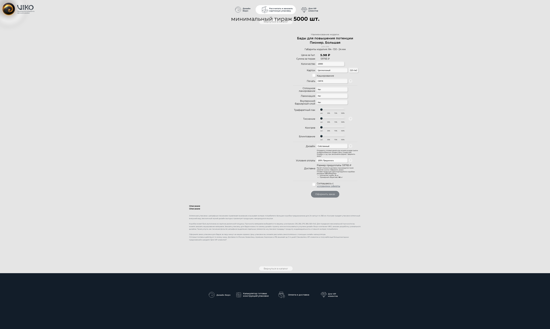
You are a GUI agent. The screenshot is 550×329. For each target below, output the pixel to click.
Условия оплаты (305, 160)
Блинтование (307, 136)
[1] (328, 113)
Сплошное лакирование (307, 89)
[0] (321, 113)
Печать (311, 81)
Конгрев (310, 127)
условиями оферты (328, 186)
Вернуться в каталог (276, 268)
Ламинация (308, 96)
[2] (335, 113)
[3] (342, 113)
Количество (308, 64)
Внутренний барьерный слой (305, 102)
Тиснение (309, 119)
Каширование (325, 75)
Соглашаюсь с (328, 185)
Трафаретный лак (304, 110)
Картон (311, 70)
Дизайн (310, 146)
